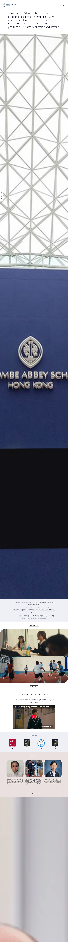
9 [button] (39, 793)
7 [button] (36, 793)
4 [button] (32, 793)
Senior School (34, 625)
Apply (1, 197)
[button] (7, 793)
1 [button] (28, 793)
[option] (15, 774)
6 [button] (35, 793)
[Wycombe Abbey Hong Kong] (10, 6)
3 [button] (31, 793)
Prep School (34, 686)
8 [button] (38, 793)
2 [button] (29, 793)
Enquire (1, 192)
